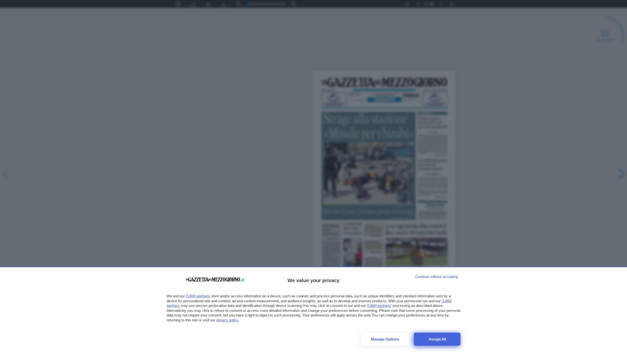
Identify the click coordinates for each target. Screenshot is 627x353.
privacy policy (227, 320)
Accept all (437, 339)
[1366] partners (198, 296)
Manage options (385, 339)
